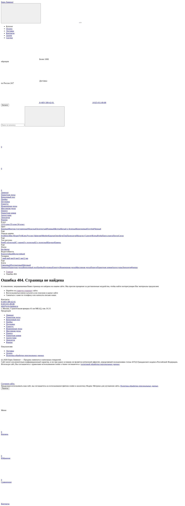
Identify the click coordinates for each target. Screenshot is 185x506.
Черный (97, 229)
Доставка (10, 31)
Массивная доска (83, 267)
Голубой (90, 229)
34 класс (21, 224)
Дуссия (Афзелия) (34, 236)
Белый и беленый (68, 229)
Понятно (5, 388)
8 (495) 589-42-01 (46, 102)
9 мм (11, 258)
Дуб (20, 236)
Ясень (94, 236)
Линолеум (126, 267)
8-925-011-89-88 (99, 102)
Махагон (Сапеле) (84, 236)
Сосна (121, 236)
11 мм (20, 258)
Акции (9, 35)
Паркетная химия (104, 267)
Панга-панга (107, 236)
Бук (2, 236)
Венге (6, 236)
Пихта (115, 236)
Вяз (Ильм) (14, 236)
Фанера (134, 267)
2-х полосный (41, 242)
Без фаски (5, 249)
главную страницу (24, 291)
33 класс (13, 224)
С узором (20, 242)
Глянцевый (6, 265)
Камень (57, 242)
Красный (32, 229)
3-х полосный (29, 242)
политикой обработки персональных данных (100, 364)
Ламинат (5, 267)
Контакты (10, 33)
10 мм (15, 258)
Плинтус (56, 267)
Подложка (47, 267)
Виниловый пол (30, 267)
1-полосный (10, 242)
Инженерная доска (68, 267)
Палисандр (71, 236)
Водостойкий (19, 254)
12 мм (25, 258)
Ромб (3, 242)
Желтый (57, 229)
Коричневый (81, 229)
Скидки (9, 38)
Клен (24, 236)
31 (2, 224)
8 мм (7, 258)
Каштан (51, 236)
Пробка (40, 267)
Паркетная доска (16, 267)
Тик (65, 236)
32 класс (6, 224)
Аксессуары (117, 267)
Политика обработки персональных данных (25, 355)
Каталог (5, 105)
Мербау (45, 236)
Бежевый (5, 229)
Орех (57, 236)
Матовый (27, 265)
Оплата (9, 29)
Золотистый (41, 229)
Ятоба (99, 236)
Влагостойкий (7, 254)
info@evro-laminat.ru (9, 306)
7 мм (3, 258)
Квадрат (50, 242)
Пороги (93, 267)
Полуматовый (17, 265)
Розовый (50, 229)
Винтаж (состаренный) (19, 229)
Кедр (61, 236)
